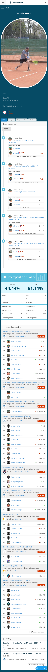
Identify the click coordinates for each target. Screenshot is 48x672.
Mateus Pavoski (16, 341)
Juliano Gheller (16, 392)
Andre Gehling (15, 609)
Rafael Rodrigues (16, 561)
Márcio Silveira (16, 576)
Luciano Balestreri (17, 378)
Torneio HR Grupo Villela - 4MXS (13, 566)
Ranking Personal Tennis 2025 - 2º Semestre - (18, 416)
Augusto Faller (15, 426)
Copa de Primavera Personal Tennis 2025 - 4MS (19, 402)
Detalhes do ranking (37, 665)
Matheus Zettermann (18, 463)
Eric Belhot (14, 440)
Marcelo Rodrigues (17, 510)
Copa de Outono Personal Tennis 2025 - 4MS (18, 491)
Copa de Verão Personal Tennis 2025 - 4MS (17, 547)
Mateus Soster (16, 431)
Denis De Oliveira (16, 557)
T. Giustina (16, 205)
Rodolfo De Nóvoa (17, 618)
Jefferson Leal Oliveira (18, 346)
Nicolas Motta (15, 533)
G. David (16, 153)
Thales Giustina (16, 351)
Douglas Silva (15, 369)
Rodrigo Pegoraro (17, 482)
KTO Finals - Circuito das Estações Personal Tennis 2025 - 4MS (23, 383)
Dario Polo (14, 397)
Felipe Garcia (15, 590)
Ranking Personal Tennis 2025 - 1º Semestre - (18, 580)
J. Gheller (16, 226)
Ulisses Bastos (16, 538)
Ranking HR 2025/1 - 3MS (11, 514)
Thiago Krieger (16, 477)
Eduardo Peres (16, 524)
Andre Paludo (15, 373)
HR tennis (18, 519)
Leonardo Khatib (16, 529)
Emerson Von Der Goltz (18, 604)
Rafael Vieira (15, 449)
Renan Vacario (16, 595)
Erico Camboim (16, 501)
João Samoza (15, 453)
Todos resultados (38, 632)
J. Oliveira (16, 179)
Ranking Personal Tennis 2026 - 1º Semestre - (18, 331)
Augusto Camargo (17, 486)
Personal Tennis (20, 336)
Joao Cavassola (16, 364)
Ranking (32, 120)
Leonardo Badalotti (17, 355)
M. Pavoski (16, 148)
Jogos (11, 120)
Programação (21, 120)
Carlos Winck (15, 360)
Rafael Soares (15, 627)
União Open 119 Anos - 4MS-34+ (13, 467)
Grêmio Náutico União (22, 472)
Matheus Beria (16, 622)
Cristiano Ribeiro (16, 412)
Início (2, 8)
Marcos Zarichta (16, 613)
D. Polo (15, 252)
